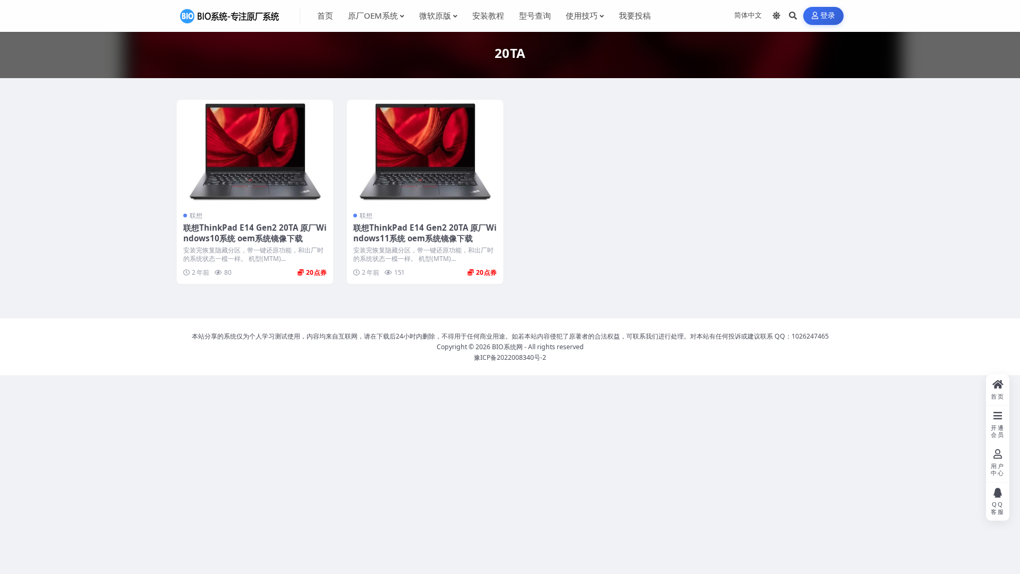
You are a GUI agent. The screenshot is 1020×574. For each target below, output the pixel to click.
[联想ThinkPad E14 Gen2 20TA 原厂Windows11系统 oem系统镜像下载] (425, 152)
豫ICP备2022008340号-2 (510, 357)
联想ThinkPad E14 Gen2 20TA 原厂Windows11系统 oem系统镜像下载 (425, 232)
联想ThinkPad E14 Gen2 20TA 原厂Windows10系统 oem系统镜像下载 (255, 232)
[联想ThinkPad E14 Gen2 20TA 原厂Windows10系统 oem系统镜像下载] (255, 152)
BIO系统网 (507, 346)
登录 (828, 16)
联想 (196, 215)
